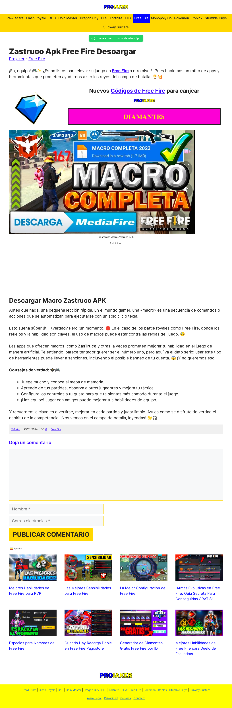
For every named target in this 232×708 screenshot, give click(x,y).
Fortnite (116, 18)
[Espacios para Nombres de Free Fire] (33, 633)
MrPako (15, 429)
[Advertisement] (116, 270)
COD (52, 18)
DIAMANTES (144, 116)
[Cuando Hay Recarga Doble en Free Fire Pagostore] (88, 633)
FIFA (128, 18)
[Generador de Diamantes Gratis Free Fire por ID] (143, 633)
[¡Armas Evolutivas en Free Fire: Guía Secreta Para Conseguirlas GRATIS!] (199, 578)
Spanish (17, 548)
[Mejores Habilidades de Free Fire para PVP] (33, 578)
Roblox (197, 18)
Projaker (16, 58)
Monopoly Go (161, 18)
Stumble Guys (216, 18)
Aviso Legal (94, 698)
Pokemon (181, 18)
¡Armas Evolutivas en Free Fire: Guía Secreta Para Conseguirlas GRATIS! (197, 593)
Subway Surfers (116, 27)
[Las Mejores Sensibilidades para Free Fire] (88, 578)
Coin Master (67, 18)
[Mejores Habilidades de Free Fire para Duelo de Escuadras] (199, 633)
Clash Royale (36, 18)
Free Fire (141, 18)
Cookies (125, 698)
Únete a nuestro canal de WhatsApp (118, 38)
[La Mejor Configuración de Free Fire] (143, 578)
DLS (104, 18)
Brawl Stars (14, 18)
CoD (60, 690)
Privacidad (111, 698)
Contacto (139, 698)
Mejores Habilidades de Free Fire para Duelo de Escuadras (195, 648)
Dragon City (89, 18)
